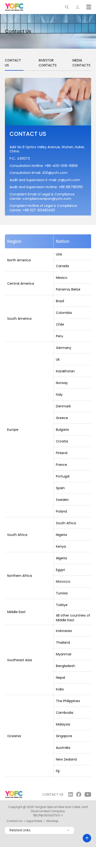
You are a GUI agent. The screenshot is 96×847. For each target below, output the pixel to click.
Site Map (52, 821)
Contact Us (15, 821)
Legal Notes (34, 821)
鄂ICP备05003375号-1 (48, 815)
